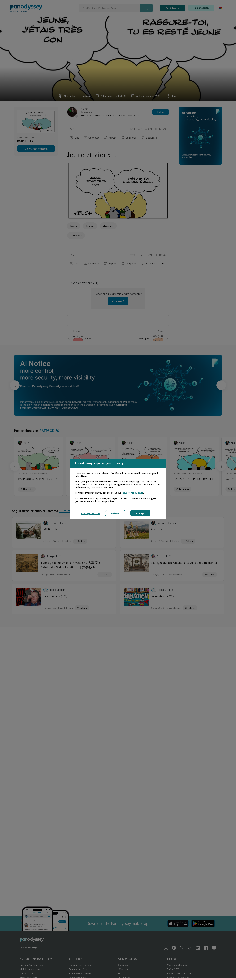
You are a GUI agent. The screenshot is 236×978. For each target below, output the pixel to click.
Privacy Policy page (132, 492)
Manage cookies (90, 513)
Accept (140, 513)
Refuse (115, 513)
